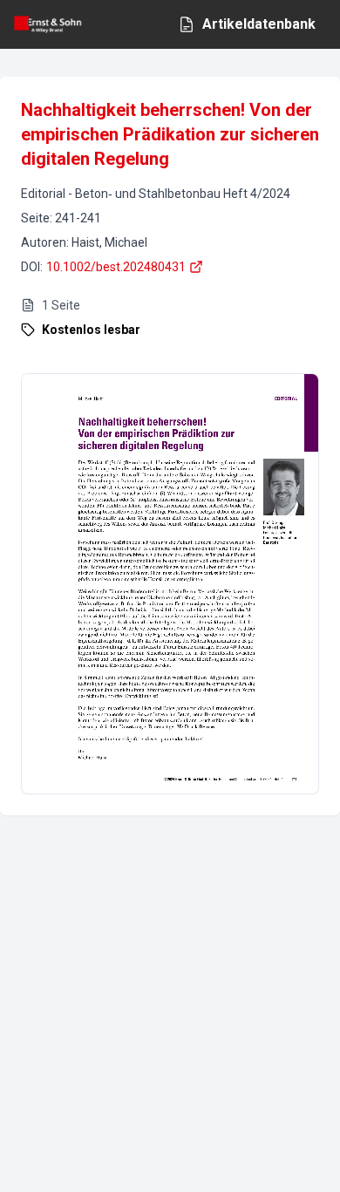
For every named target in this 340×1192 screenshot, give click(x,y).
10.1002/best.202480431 (116, 267)
